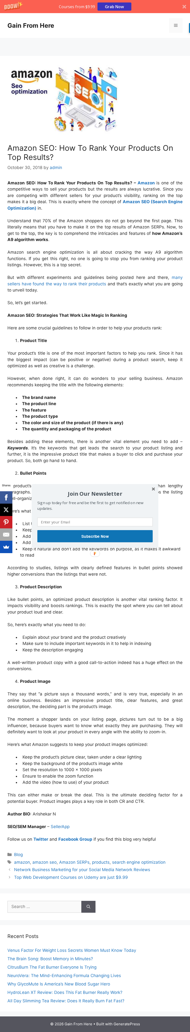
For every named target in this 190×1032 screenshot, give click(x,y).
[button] (95, 493)
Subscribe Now (95, 536)
